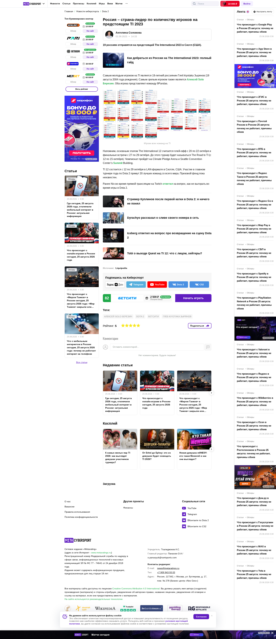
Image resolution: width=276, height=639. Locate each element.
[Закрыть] (271, 633)
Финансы (128, 507)
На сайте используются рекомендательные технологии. (94, 599)
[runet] (68, 608)
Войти (246, 3)
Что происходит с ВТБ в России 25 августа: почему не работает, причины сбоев (254, 153)
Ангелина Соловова (129, 32)
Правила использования (77, 512)
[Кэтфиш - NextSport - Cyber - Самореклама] (138, 634)
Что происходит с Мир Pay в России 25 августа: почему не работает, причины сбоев (254, 229)
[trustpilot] (128, 608)
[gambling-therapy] (174, 608)
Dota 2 (140, 316)
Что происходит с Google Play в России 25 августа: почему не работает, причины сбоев (255, 28)
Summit (118, 163)
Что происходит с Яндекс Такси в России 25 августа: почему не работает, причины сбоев (254, 178)
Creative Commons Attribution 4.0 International (136, 588)
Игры (102, 3)
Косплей (91, 3)
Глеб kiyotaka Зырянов (177, 316)
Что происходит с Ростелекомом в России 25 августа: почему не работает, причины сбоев (253, 451)
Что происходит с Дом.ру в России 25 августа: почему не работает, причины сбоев (254, 502)
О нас (68, 501)
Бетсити (153, 316)
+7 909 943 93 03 (166, 572)
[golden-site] (82, 608)
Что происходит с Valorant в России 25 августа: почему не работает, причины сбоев (254, 353)
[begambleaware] (151, 608)
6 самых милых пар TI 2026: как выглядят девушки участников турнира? (117, 457)
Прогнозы (78, 3)
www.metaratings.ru (101, 552)
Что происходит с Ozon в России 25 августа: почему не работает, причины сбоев (254, 426)
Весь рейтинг (81, 89)
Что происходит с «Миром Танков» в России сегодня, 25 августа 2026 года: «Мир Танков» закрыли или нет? (193, 405)
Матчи (119, 3)
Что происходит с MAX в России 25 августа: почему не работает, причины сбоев (254, 550)
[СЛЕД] (211, 393)
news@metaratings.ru (168, 568)
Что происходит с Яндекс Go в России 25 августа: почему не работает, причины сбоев (255, 204)
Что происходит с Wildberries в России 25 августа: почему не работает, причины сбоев (255, 401)
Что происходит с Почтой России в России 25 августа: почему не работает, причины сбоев (254, 126)
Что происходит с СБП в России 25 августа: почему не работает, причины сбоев (254, 253)
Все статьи (81, 362)
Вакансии (69, 506)
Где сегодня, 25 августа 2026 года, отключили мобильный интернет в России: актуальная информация (118, 404)
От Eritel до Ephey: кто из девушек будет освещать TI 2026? (156, 455)
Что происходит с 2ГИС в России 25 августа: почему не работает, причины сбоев (254, 100)
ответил (168, 183)
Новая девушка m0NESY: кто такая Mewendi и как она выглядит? (193, 455)
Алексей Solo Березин (118, 316)
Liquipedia (121, 268)
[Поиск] (194, 3)
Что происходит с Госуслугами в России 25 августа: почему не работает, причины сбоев (255, 526)
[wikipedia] (105, 608)
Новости (55, 3)
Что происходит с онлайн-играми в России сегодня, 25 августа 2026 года (156, 403)
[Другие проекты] (34, 3)
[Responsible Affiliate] (199, 608)
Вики (110, 3)
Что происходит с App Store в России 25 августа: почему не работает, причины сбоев (254, 52)
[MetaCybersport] (78, 540)
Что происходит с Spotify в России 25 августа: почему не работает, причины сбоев (254, 277)
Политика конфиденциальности (81, 517)
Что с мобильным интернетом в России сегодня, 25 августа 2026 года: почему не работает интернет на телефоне (81, 347)
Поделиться (197, 325)
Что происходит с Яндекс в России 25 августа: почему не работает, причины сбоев (254, 377)
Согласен (201, 616)
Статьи (66, 3)
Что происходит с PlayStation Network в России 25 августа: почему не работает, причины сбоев (254, 303)
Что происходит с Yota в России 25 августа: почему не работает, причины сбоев (254, 574)
